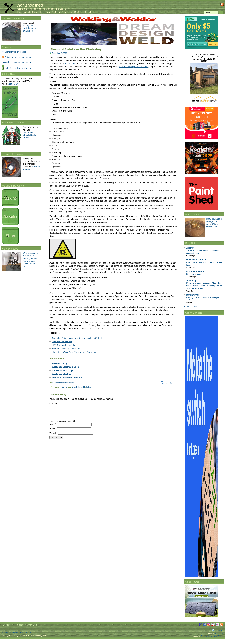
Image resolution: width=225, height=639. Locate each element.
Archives (32, 624)
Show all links (190, 306)
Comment (54, 403)
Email (52, 428)
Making (10, 198)
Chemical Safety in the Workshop (75, 49)
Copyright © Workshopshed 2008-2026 (16, 632)
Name (52, 424)
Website (53, 432)
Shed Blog (191, 280)
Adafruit (190, 247)
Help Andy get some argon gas (19, 67)
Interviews (45, 12)
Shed (10, 235)
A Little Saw (12, 83)
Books (35, 12)
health (83, 387)
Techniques (90, 12)
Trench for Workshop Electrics (67, 377)
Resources (67, 12)
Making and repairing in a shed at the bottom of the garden (43, 8)
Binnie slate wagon (194, 274)
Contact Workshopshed (15, 51)
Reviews (78, 12)
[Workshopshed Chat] (200, 625)
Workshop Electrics (61, 373)
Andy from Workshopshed (63, 382)
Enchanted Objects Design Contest (30, 135)
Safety (64, 387)
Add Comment (172, 383)
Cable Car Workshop (62, 370)
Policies (19, 624)
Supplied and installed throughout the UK (205, 58)
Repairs (10, 217)
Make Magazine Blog (196, 259)
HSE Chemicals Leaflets (63, 345)
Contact (6, 624)
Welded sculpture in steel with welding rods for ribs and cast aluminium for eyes (31, 260)
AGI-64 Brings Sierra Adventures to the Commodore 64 (202, 251)
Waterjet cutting (60, 363)
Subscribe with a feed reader (18, 56)
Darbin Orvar (192, 294)
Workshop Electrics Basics (65, 366)
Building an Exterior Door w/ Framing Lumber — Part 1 (205, 298)
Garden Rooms (199, 55)
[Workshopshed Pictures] (208, 625)
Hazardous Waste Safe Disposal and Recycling (74, 352)
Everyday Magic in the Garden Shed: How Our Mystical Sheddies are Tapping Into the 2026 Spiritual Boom (204, 286)
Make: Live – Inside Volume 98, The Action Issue (204, 263)
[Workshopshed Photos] (217, 625)
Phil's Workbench (195, 271)
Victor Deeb (70, 63)
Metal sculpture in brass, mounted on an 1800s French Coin (214, 222)
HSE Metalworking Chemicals (66, 348)
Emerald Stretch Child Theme (212, 636)
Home (19, 12)
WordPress (219, 633)
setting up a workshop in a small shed (29, 28)
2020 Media (218, 630)
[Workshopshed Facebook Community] (204, 625)
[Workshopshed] (9, 12)
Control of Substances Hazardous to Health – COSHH (77, 337)
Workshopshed (29, 5)
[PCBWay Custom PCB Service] (201, 48)
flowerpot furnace (31, 167)
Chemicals (76, 387)
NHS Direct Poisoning (62, 341)
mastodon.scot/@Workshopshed (17, 62)
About (27, 12)
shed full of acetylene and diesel (133, 66)
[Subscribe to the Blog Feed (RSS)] (222, 5)
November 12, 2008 (59, 53)
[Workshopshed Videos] (213, 625)
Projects (56, 12)
